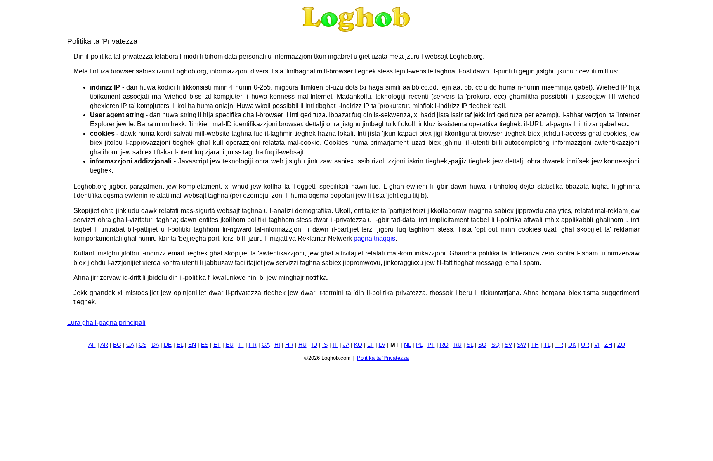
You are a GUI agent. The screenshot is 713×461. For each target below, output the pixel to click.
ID (314, 345)
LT (370, 345)
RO (444, 345)
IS (325, 345)
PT (431, 345)
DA (155, 345)
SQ (495, 345)
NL (407, 345)
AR (104, 345)
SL (470, 345)
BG (117, 345)
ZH (608, 345)
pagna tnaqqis (374, 238)
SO (482, 345)
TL (547, 345)
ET (217, 345)
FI (241, 345)
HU (302, 345)
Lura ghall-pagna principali (106, 322)
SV (508, 345)
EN (192, 345)
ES (204, 345)
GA (265, 345)
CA (130, 345)
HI (277, 345)
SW (521, 345)
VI (597, 345)
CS (142, 345)
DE (168, 345)
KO (358, 345)
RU (457, 345)
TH (535, 345)
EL (180, 345)
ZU (621, 345)
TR (559, 345)
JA (346, 345)
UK (572, 345)
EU (230, 345)
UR (585, 345)
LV (382, 345)
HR (289, 345)
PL (419, 345)
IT (335, 345)
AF (92, 345)
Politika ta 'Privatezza (383, 358)
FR (253, 345)
